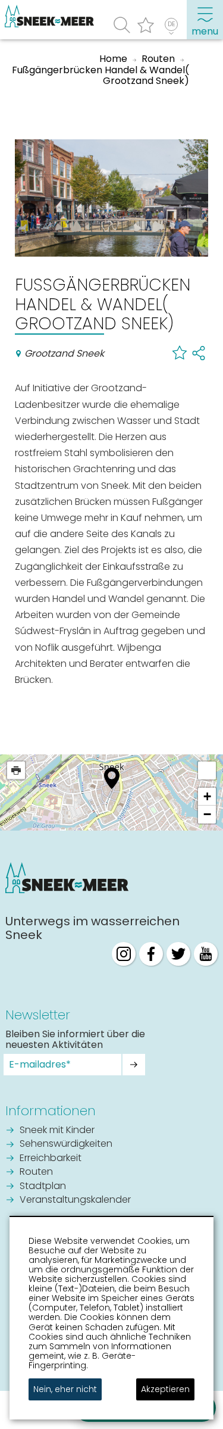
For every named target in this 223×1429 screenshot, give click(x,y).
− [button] (207, 814)
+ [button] (207, 796)
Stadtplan (43, 1187)
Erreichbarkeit (50, 1159)
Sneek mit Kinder (57, 1131)
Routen (36, 1172)
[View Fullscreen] (207, 770)
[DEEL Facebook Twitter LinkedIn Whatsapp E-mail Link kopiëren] (198, 352)
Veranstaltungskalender (75, 1200)
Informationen (50, 1111)
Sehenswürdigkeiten (66, 1144)
